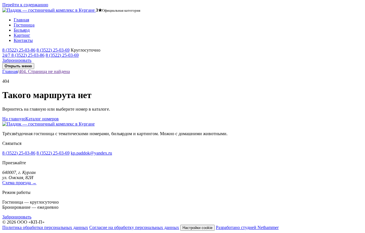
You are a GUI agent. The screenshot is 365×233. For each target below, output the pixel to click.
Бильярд (22, 30)
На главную (13, 118)
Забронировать (16, 60)
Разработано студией (247, 227)
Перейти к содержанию (25, 4)
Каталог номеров (42, 118)
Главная (21, 19)
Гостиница (24, 25)
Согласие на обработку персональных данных (134, 227)
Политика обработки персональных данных (45, 227)
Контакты (23, 40)
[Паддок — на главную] (49, 10)
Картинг (22, 35)
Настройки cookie (197, 228)
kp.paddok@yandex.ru (91, 153)
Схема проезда (19, 182)
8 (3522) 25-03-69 (53, 50)
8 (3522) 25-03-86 (18, 50)
